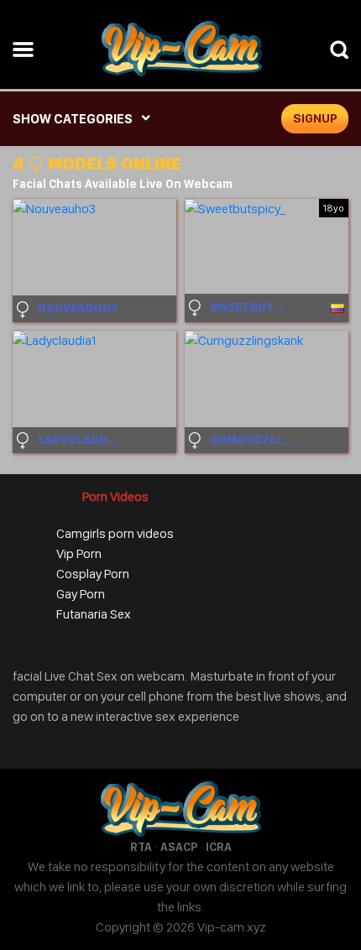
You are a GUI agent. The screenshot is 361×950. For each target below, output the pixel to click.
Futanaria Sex (93, 614)
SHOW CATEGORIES (73, 119)
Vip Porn (79, 553)
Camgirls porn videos (115, 533)
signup (315, 118)
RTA (141, 846)
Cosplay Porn (92, 574)
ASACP (178, 846)
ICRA (219, 846)
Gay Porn (80, 594)
